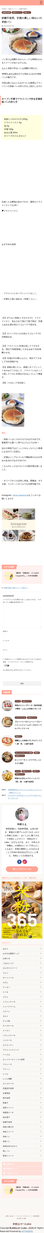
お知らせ (10, 1164)
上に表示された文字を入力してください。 (18, 670)
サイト (5, 650)
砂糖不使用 (7, 588)
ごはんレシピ (12, 1173)
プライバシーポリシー (23, 1216)
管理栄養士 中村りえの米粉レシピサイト (22, 1228)
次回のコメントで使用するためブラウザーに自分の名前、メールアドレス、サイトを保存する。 (22, 660)
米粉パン (25, 588)
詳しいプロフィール (22, 869)
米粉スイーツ (16, 588)
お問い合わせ (9, 1216)
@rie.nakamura (20, 495)
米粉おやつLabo (22, 1223)
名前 (5, 631)
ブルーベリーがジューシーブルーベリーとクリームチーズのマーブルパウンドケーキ (28, 725)
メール (6, 640)
